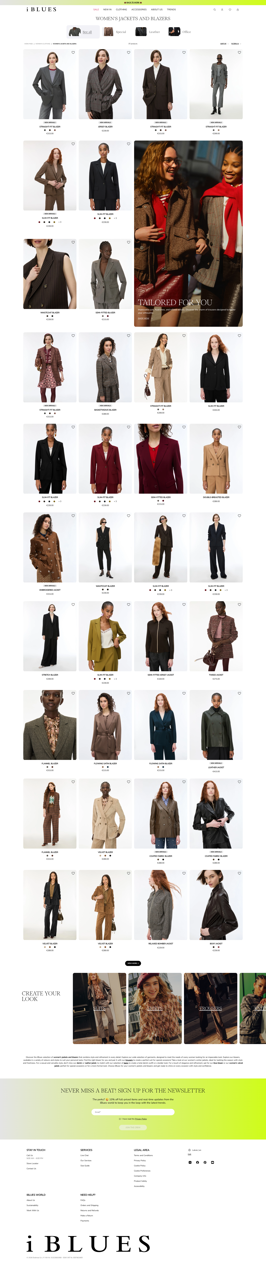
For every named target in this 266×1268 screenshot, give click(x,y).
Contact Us (31, 1168)
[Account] (222, 9)
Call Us (30, 1155)
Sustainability (32, 1205)
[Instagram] (190, 1162)
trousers (129, 1060)
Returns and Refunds (89, 1210)
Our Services (85, 1160)
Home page (28, 44)
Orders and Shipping (89, 1205)
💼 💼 (133, 2)
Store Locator (32, 1163)
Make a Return (86, 1215)
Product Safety (140, 1181)
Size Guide (84, 1165)
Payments (84, 1220)
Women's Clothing (42, 44)
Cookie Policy (139, 1165)
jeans (126, 1063)
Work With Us (33, 1210)
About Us (31, 1200)
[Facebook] (197, 1162)
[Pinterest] (205, 1162)
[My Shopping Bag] (237, 9)
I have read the (134, 1119)
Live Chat (84, 1155)
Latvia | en (196, 1150)
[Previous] (28, 84)
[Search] (214, 9)
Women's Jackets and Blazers (64, 44)
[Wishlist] (230, 9)
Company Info (140, 1176)
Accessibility (139, 1186)
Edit (189, 1154)
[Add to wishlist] (73, 52)
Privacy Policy (141, 1119)
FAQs (82, 1200)
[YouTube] (212, 1162)
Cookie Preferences (142, 1170)
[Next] (71, 84)
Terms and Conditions (143, 1155)
